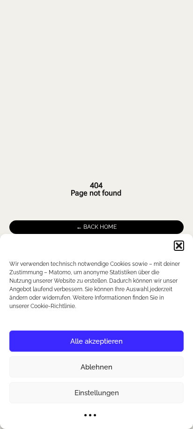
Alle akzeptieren (96, 341)
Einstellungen (96, 393)
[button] (179, 245)
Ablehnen (96, 367)
